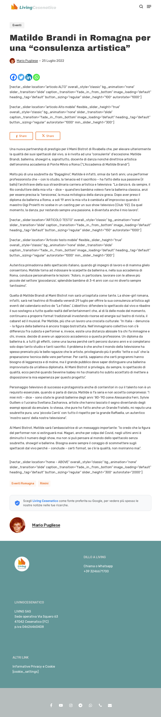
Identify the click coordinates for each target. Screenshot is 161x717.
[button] (149, 6)
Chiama (89, 566)
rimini (44, 483)
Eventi (17, 25)
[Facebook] (13, 77)
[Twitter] (21, 77)
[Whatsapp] (36, 77)
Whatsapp (105, 566)
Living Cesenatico (45, 501)
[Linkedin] (28, 77)
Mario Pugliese (27, 61)
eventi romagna (23, 483)
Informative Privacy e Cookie (34, 666)
